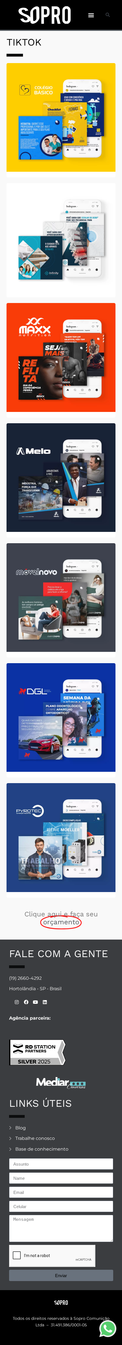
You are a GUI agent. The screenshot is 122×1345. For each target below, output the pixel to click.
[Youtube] (35, 1002)
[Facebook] (26, 1002)
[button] (91, 15)
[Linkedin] (45, 1002)
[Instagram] (17, 1002)
